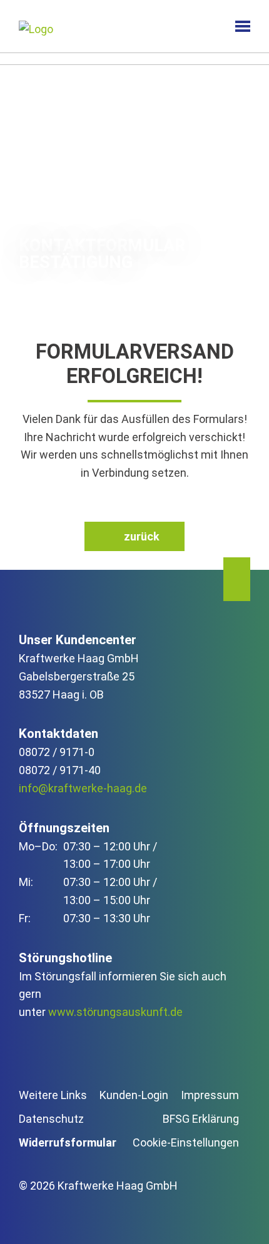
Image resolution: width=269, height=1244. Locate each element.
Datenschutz (51, 1118)
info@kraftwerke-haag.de (83, 788)
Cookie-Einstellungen (186, 1142)
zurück (142, 536)
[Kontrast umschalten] (203, 26)
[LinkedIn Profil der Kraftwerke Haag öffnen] (29, 1216)
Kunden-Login (133, 1095)
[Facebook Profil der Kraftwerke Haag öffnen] (61, 1216)
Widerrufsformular (67, 1142)
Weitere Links (53, 1095)
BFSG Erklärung (201, 1118)
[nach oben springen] (236, 579)
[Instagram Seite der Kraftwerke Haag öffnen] (92, 1216)
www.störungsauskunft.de (115, 1011)
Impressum (210, 1095)
